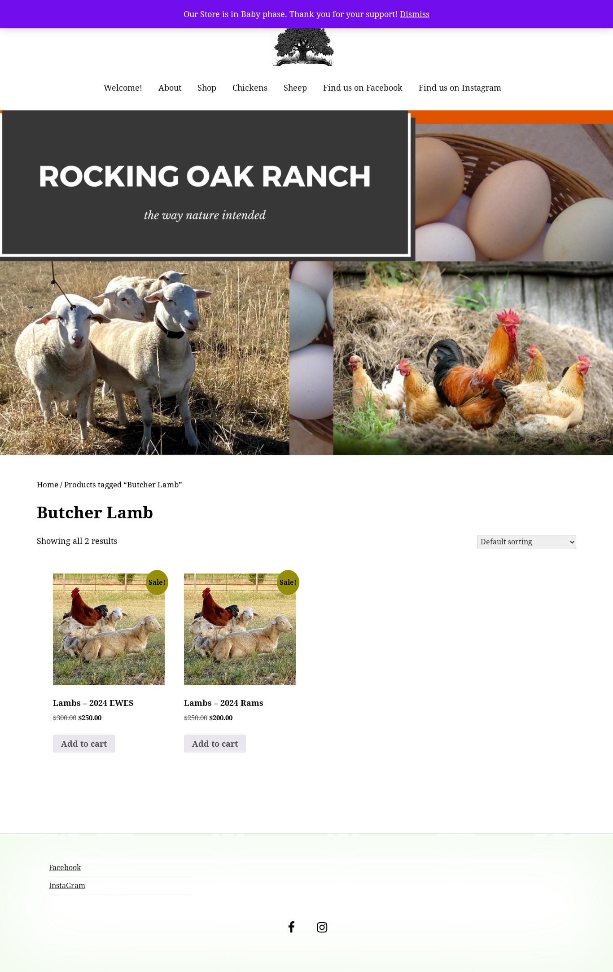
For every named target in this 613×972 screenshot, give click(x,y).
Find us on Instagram (460, 87)
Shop (206, 87)
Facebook (65, 867)
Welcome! (123, 87)
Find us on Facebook (363, 87)
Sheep (295, 87)
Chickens (249, 87)
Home (47, 484)
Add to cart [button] (84, 743)
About (169, 87)
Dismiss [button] (414, 14)
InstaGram (67, 885)
